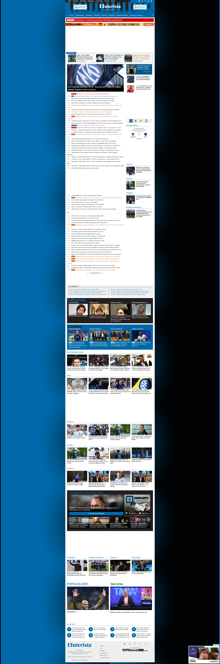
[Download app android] (151, 1)
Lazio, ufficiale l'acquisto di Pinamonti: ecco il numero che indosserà (89, 138)
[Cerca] (152, 15)
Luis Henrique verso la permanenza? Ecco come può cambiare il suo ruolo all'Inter (96, 256)
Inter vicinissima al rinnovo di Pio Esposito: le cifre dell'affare (87, 204)
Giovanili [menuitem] (104, 15)
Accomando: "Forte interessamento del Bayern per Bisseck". (91, 94)
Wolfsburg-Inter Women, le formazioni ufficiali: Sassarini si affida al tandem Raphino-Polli (95, 267)
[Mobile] (146, 120)
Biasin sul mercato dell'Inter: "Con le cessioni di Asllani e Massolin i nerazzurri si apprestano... (96, 254)
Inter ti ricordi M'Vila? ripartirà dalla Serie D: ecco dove (86, 234)
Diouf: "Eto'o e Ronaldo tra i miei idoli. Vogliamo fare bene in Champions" (91, 103)
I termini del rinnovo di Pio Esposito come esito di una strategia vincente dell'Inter (95, 258)
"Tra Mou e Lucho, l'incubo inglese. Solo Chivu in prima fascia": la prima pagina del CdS (95, 159)
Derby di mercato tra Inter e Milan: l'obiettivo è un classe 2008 (88, 236)
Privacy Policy (104, 655)
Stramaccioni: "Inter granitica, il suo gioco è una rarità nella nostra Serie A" (91, 252)
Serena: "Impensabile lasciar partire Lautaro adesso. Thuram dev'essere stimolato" (94, 141)
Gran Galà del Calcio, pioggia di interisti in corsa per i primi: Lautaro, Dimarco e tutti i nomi (95, 220)
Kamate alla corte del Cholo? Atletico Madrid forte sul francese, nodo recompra (92, 98)
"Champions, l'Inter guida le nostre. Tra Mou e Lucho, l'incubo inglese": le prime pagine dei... (96, 165)
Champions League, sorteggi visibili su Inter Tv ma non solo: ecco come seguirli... (93, 265)
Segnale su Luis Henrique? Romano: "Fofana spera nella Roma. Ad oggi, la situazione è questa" (97, 157)
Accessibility (103, 653)
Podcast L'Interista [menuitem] (122, 15)
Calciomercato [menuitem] (80, 15)
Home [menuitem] (72, 15)
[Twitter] (142, 1)
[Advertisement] (139, 231)
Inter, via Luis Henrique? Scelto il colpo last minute (88, 125)
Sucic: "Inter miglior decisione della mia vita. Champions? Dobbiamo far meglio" (92, 100)
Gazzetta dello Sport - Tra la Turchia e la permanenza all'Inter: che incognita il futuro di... (95, 150)
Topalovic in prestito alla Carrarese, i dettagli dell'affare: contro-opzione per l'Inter (96, 127)
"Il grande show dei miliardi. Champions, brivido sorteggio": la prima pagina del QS (93, 147)
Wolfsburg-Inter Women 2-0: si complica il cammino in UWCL (87, 240)
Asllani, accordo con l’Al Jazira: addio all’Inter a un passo (86, 206)
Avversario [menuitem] (89, 15)
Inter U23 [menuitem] (96, 15)
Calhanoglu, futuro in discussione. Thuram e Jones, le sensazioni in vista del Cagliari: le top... (96, 120)
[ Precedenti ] (139, 138)
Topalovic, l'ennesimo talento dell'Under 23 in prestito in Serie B (88, 229)
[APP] (131, 120)
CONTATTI (106, 1)
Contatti (102, 650)
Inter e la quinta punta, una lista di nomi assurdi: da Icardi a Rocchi (89, 222)
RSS (101, 648)
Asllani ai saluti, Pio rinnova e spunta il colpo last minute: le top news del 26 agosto (93, 209)
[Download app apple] (148, 1)
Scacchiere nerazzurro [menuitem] (136, 15)
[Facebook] (139, 1)
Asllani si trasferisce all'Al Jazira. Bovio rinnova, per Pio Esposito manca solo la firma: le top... (96, 249)
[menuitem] (67, 15)
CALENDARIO (99, 1)
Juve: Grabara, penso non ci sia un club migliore (84, 202)
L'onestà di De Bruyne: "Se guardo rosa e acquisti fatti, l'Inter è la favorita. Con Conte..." (95, 132)
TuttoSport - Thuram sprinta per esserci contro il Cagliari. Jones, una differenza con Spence (96, 130)
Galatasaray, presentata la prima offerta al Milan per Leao (87, 238)
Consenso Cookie (104, 657)
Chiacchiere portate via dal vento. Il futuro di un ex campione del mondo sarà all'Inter (97, 197)
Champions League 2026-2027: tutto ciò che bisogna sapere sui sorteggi (93, 270)
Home (69, 1)
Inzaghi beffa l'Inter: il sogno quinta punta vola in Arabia (86, 195)
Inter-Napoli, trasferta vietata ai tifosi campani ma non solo (87, 231)
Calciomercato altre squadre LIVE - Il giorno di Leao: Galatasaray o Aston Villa (94, 96)
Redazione (83, 1)
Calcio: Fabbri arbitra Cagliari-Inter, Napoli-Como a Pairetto (87, 200)
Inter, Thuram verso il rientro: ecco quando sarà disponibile (87, 216)
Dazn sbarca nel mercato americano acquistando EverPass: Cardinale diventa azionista (95, 247)
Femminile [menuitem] (112, 15)
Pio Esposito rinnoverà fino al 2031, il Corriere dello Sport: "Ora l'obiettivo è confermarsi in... (96, 145)
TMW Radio (91, 1)
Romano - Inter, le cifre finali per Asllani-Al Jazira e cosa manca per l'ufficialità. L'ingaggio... (96, 245)
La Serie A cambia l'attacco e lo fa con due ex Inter (85, 218)
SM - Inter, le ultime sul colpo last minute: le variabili (85, 243)
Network (75, 1)
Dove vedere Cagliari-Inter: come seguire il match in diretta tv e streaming (91, 112)
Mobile (102, 646)
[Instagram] (145, 1)
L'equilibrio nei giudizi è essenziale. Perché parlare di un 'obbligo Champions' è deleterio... (95, 109)
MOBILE (113, 1)
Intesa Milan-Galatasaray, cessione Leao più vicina (85, 168)
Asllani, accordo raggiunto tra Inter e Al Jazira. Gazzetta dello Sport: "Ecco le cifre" (93, 143)
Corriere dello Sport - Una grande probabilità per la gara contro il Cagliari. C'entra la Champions (97, 123)
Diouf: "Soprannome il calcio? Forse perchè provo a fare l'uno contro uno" (91, 114)
